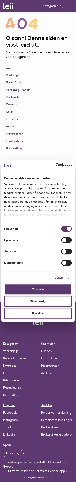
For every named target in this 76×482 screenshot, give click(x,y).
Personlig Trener (14, 358)
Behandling (11, 395)
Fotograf (9, 373)
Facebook (10, 413)
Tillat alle (38, 289)
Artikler (46, 373)
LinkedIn (9, 435)
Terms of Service (47, 471)
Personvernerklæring (56, 413)
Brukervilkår (49, 427)
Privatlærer (11, 380)
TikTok (7, 427)
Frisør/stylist (12, 388)
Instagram (10, 420)
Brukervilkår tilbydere (56, 435)
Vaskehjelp (10, 351)
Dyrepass (9, 366)
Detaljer (60, 277)
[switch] (66, 240)
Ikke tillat (38, 313)
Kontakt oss (49, 358)
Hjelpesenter (50, 366)
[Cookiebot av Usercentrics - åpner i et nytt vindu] (55, 165)
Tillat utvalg (38, 301)
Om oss (46, 351)
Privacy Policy (18, 471)
